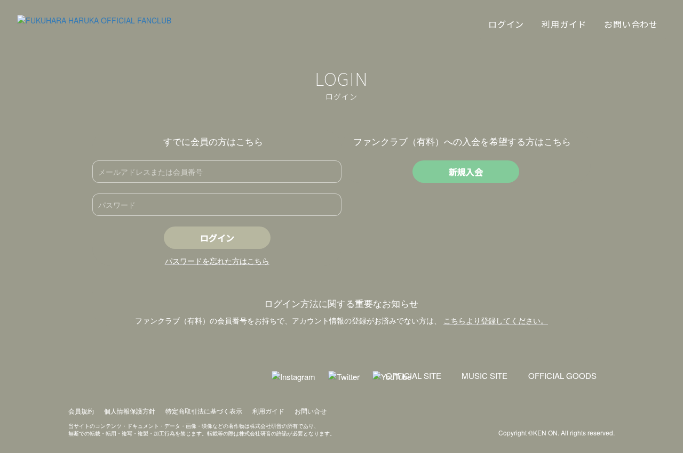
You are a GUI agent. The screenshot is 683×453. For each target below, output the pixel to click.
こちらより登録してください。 (495, 320)
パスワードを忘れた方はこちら (217, 260)
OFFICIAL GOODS (562, 375)
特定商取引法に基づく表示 (203, 410)
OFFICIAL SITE (413, 375)
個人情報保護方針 (129, 410)
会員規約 (81, 410)
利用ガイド (268, 410)
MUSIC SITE (484, 375)
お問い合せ (311, 410)
